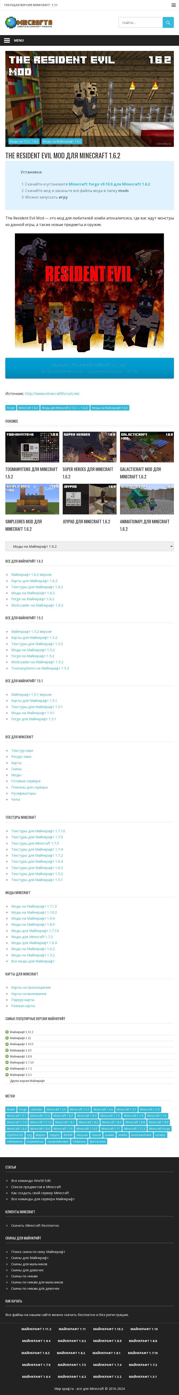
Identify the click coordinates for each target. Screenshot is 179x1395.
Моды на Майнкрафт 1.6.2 (62, 141)
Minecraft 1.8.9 (158, 1122)
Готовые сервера (25, 781)
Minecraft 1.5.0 (149, 1109)
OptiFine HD (15, 1135)
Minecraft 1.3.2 (79, 1109)
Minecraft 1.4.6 (103, 1109)
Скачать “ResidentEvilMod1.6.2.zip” (89, 367)
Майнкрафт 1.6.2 (72, 1377)
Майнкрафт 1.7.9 (36, 1365)
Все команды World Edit (31, 1180)
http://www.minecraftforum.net (52, 393)
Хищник (82, 1135)
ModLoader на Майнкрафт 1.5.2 (37, 661)
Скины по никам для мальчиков (37, 1282)
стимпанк (79, 1141)
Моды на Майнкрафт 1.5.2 (33, 649)
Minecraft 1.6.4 (86, 1116)
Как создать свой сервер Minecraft (40, 1192)
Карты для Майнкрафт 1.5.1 (34, 700)
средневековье (58, 1141)
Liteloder (36, 1109)
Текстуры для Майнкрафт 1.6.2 (37, 586)
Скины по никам (24, 1276)
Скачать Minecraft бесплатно (35, 1225)
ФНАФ (67, 1135)
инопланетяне (141, 1135)
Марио (40, 1135)
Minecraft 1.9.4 (40, 1129)
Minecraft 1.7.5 (157, 1116)
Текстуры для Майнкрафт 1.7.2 (37, 855)
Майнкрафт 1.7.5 (72, 1365)
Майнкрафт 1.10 (144, 1329)
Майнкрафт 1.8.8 (143, 1341)
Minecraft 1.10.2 (86, 1129)
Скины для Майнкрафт (30, 1257)
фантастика (98, 1141)
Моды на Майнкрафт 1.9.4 (33, 918)
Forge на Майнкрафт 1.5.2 (32, 655)
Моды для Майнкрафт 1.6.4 (34, 942)
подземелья (35, 1141)
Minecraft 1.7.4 (133, 1116)
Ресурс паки (21, 756)
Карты (16, 762)
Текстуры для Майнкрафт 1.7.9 (37, 837)
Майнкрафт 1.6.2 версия (31, 574)
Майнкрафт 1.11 (72, 1329)
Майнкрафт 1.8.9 (107, 1341)
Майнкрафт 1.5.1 (143, 1377)
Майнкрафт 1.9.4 (36, 1341)
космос (160, 1135)
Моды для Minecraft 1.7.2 (32, 936)
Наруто (54, 1135)
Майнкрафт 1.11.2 (36, 1329)
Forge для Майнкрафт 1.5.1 (33, 718)
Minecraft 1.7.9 (16, 1122)
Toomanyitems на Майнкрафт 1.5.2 (40, 668)
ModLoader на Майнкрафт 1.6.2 (37, 605)
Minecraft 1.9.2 (16, 1129)
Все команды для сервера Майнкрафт (43, 1198)
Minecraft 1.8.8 (135, 1122)
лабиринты (15, 1141)
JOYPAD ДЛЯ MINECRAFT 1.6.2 (86, 521)
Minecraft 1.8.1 (65, 1122)
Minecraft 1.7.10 (40, 1122)
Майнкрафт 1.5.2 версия (31, 631)
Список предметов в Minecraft (36, 1186)
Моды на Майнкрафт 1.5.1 (33, 712)
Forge (11, 408)
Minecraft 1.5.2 (40, 1116)
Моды (16, 774)
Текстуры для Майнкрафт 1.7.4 (37, 849)
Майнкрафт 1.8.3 (35, 1353)
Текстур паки (22, 750)
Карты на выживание (29, 993)
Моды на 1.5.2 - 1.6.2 (24, 141)
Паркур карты (22, 999)
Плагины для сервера (29, 787)
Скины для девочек (27, 1270)
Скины (16, 768)
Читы (15, 799)
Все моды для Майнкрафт (33, 961)
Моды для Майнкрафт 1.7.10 (35, 930)
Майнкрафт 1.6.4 (36, 1377)
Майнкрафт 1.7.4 (107, 1365)
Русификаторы (23, 793)
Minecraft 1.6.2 (28, 408)
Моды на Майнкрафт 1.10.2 (34, 912)
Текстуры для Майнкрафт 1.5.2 (37, 643)
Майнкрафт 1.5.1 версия (31, 694)
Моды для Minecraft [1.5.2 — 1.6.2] (65, 408)
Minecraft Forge (159, 1129)
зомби (122, 1135)
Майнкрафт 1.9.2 (72, 1341)
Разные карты (23, 1005)
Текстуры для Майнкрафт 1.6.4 (37, 861)
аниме (109, 1135)
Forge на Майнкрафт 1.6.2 (32, 598)
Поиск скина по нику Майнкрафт (38, 1251)
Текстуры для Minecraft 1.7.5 (35, 843)
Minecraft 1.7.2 (110, 1116)
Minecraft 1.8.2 (88, 1122)
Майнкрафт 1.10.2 (108, 1329)
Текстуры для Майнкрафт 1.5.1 (37, 706)
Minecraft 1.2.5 (56, 1109)
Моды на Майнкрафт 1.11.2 (34, 906)
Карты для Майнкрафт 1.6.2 (34, 580)
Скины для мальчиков (29, 1264)
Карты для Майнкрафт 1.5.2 (34, 637)
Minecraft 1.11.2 (134, 1129)
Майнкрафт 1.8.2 (71, 1353)
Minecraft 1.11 (110, 1129)
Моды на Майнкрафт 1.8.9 (33, 924)
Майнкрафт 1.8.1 (106, 1353)
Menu (19, 40)
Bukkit (11, 1109)
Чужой (96, 1135)
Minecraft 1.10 (63, 1129)
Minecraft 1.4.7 (126, 1109)
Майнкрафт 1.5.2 (107, 1377)
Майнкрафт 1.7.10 (143, 1353)
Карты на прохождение (31, 987)
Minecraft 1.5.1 (16, 1116)
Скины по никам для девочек (35, 1288)
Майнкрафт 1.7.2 (143, 1365)
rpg (29, 1135)
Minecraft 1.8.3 (111, 1122)
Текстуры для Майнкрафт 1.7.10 (38, 830)
